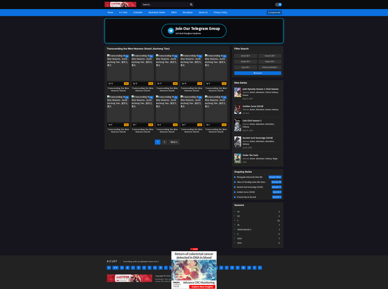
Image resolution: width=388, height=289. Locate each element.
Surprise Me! (275, 13)
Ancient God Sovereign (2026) (258, 138)
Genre (244, 56)
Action (252, 92)
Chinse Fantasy (271, 92)
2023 (239, 238)
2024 (239, 243)
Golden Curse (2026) (253, 106)
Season (269, 56)
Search (259, 73)
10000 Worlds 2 (244, 229)
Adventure (260, 92)
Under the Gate (250, 155)
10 (238, 225)
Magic (275, 158)
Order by (269, 67)
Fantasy (275, 109)
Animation (269, 124)
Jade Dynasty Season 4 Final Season (261, 89)
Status (269, 62)
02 (238, 216)
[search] (191, 4)
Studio (245, 62)
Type (244, 67)
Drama (245, 95)
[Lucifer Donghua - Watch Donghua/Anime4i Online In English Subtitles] (120, 6)
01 (238, 212)
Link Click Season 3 (252, 120)
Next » (174, 142)
